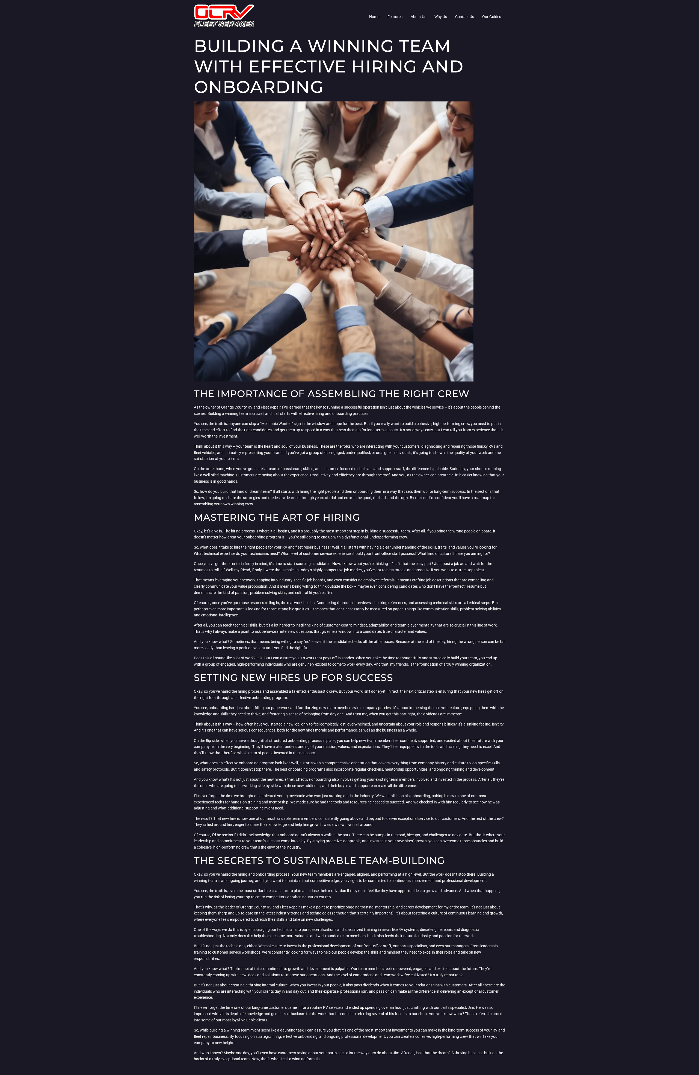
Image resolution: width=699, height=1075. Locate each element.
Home (374, 16)
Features (394, 16)
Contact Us (464, 16)
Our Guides (491, 16)
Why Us (440, 16)
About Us (418, 16)
